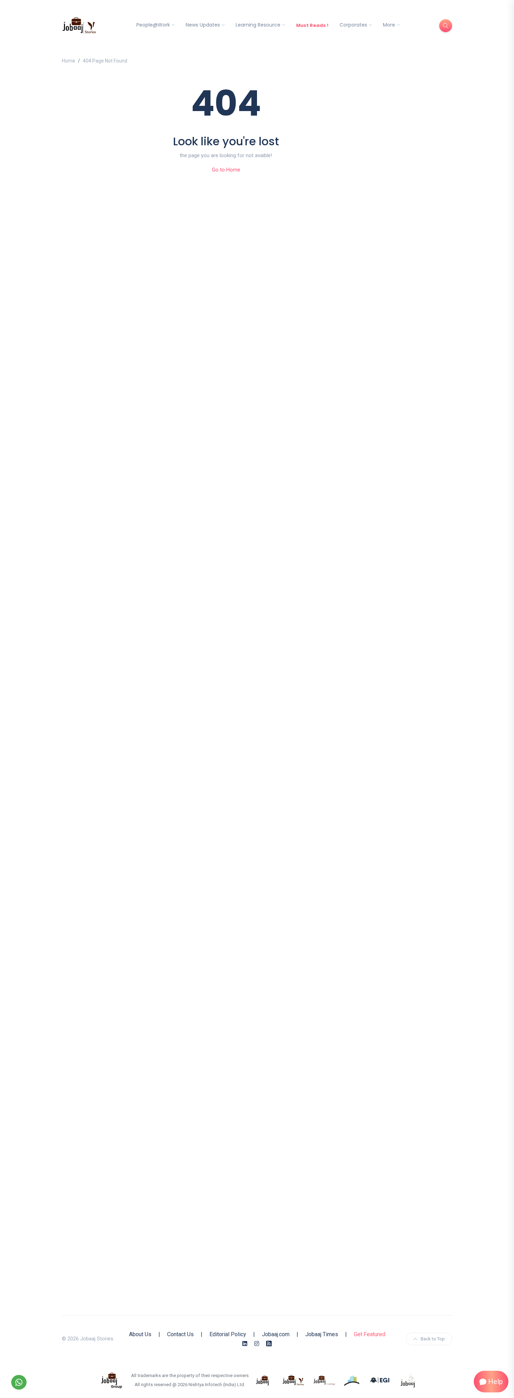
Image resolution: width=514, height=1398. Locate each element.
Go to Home (226, 170)
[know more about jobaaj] (262, 1380)
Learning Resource (258, 24)
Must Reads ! (312, 25)
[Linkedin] (244, 1343)
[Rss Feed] (269, 1343)
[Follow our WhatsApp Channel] (19, 1382)
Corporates (353, 24)
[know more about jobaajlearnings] (324, 1380)
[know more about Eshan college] (380, 1380)
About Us (140, 1334)
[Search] (445, 25)
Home (68, 61)
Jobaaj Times (321, 1334)
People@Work (153, 24)
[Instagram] (256, 1343)
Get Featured (369, 1334)
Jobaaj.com (276, 1334)
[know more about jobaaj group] (112, 1380)
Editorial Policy (227, 1334)
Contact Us (180, 1334)
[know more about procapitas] (352, 1380)
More (389, 24)
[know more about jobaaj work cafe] (408, 1380)
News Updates (203, 24)
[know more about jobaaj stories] (293, 1380)
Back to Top (433, 1338)
